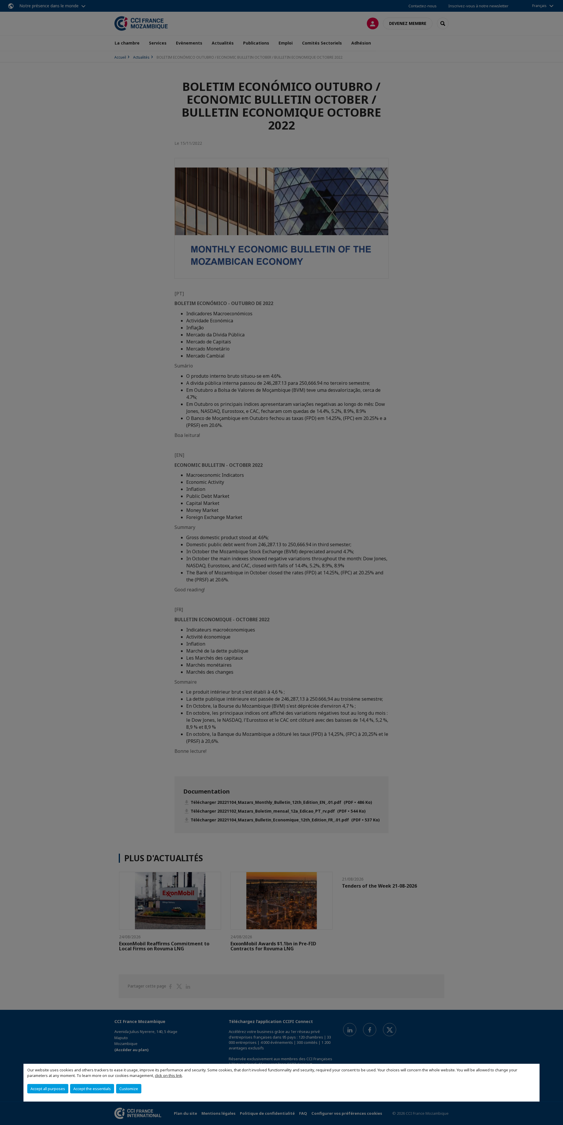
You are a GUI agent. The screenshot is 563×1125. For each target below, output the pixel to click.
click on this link (168, 1075)
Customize (128, 1088)
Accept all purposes (47, 1088)
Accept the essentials (92, 1088)
